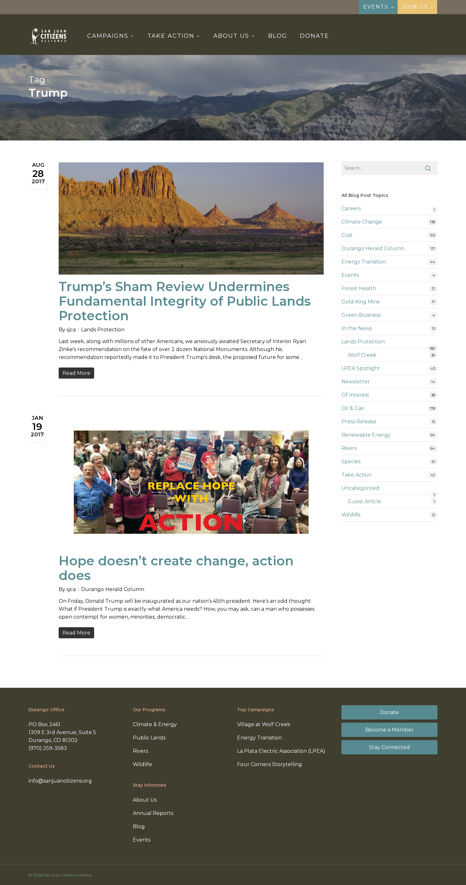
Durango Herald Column (112, 589)
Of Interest (355, 395)
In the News (356, 328)
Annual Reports (153, 813)
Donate (389, 712)
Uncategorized (360, 488)
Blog (139, 826)
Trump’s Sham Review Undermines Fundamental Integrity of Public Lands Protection (185, 301)
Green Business (361, 315)
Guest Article (364, 501)
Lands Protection (103, 330)
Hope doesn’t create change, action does (176, 568)
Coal (347, 235)
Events (350, 275)
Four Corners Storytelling (269, 764)
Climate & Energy (155, 724)
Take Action (356, 475)
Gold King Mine (360, 302)
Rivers (349, 448)
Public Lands (149, 738)
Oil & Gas (352, 408)
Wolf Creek (362, 355)
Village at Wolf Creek (263, 724)
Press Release (358, 422)
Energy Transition (363, 262)
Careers (351, 208)
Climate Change (361, 222)
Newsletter (355, 382)
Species (350, 462)
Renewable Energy (366, 435)
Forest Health (358, 288)
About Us (145, 800)
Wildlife (351, 515)
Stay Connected (389, 747)
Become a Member (389, 730)
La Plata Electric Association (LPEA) (281, 751)
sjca (71, 330)
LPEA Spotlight (360, 368)
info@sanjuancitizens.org (60, 781)
